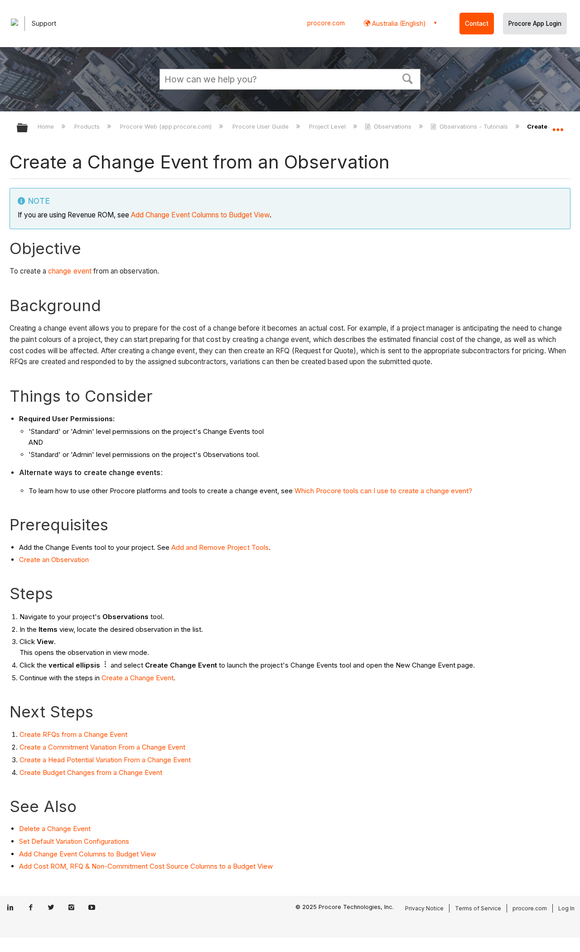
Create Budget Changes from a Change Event (90, 772)
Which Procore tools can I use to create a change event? (383, 490)
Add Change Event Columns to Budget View (200, 215)
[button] (407, 78)
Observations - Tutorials (474, 126)
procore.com (326, 23)
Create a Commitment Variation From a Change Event (102, 747)
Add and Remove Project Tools (220, 547)
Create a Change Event (138, 677)
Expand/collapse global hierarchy (28, 128)
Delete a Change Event (55, 828)
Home (47, 126)
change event (70, 271)
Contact (476, 23)
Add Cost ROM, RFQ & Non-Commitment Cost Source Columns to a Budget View (146, 866)
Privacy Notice (424, 908)
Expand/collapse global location (557, 125)
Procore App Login (534, 23)
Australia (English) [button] (398, 23)
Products (88, 126)
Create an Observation (54, 559)
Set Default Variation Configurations (74, 841)
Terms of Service (478, 908)
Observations (392, 126)
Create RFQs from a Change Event (73, 734)
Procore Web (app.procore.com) (166, 126)
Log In (566, 908)
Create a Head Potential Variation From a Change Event (105, 759)
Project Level (328, 126)
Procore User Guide (261, 126)
